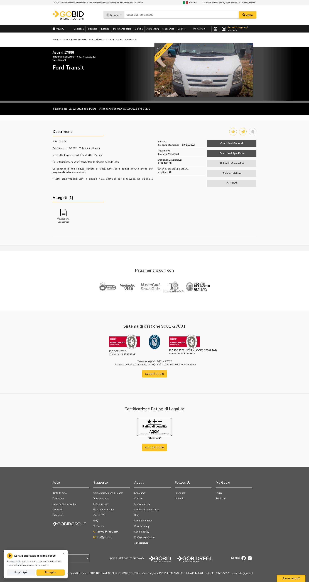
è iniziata (58, 109)
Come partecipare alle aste (108, 493)
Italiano (192, 2)
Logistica (79, 29)
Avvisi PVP (99, 515)
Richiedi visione (232, 173)
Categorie (113, 15)
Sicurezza (98, 526)
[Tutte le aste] (216, 29)
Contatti (138, 498)
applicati (163, 172)
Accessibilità (141, 542)
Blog (136, 515)
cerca (249, 15)
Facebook (180, 493)
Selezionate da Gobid (65, 504)
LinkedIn (179, 498)
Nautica (105, 29)
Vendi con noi (101, 498)
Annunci (57, 509)
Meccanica (168, 29)
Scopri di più (21, 572)
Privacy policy (141, 526)
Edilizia (139, 29)
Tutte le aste (60, 493)
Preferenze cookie (144, 537)
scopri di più (154, 373)
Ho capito (50, 572)
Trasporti (92, 29)
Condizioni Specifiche (231, 153)
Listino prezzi (100, 504)
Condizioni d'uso (143, 520)
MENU (59, 29)
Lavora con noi (142, 504)
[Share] (243, 131)
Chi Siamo (139, 493)
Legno (181, 29)
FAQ (95, 520)
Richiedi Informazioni (231, 163)
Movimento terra (122, 29)
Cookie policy (141, 531)
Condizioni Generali (232, 143)
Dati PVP (231, 183)
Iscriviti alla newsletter (146, 509)
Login (219, 493)
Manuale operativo (103, 509)
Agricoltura (152, 29)
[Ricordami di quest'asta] (252, 131)
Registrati (221, 498)
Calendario (59, 498)
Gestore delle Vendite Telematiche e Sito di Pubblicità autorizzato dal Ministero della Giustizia (98, 2)
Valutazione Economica (63, 220)
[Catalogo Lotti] (233, 131)
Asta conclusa (107, 109)
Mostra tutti (199, 28)
